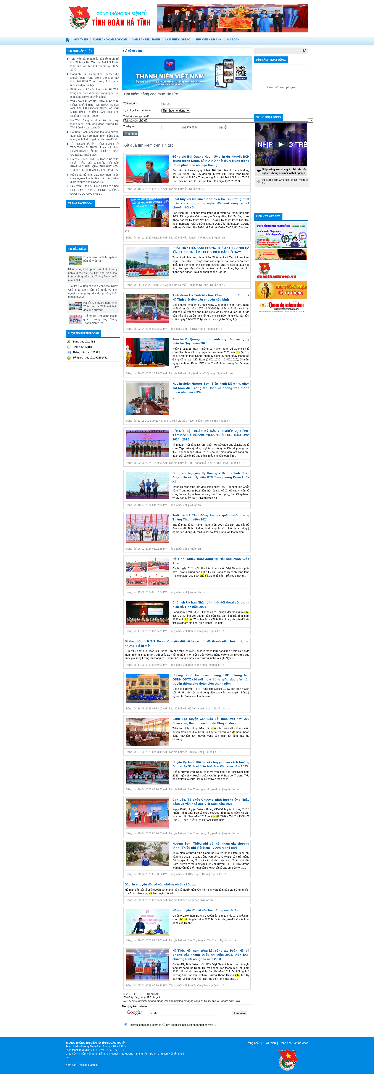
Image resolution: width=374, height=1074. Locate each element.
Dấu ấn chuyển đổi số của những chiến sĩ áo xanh (162, 884)
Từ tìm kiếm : (130, 103)
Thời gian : (129, 126)
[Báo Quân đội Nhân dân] (281, 311)
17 (135, 994)
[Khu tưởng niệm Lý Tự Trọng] (281, 298)
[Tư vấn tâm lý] (281, 246)
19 (143, 994)
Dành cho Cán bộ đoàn (294, 1043)
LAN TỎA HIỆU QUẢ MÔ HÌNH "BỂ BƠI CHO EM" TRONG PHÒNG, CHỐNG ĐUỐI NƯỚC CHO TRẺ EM (94, 190)
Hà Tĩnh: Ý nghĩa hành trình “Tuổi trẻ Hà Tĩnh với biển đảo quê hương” (100, 306)
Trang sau (153, 994)
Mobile (93, 1064)
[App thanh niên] (187, 88)
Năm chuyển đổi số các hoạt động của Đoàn (205, 910)
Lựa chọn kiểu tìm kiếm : (137, 110)
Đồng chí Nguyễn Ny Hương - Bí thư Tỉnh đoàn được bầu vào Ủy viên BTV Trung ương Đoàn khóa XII (211, 477)
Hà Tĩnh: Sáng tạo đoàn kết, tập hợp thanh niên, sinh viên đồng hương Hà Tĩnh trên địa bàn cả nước (94, 124)
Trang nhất (68, 40)
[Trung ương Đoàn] (281, 278)
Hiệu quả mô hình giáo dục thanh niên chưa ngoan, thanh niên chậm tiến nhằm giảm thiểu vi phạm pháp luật (94, 178)
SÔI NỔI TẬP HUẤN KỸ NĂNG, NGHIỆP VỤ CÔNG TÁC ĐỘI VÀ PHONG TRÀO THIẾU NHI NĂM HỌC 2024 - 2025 (211, 435)
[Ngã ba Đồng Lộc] (281, 258)
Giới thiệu (269, 1043)
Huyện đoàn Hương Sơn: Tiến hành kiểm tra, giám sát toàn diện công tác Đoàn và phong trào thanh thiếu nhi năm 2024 (211, 388)
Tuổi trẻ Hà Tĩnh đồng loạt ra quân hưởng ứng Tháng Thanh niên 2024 (100, 319)
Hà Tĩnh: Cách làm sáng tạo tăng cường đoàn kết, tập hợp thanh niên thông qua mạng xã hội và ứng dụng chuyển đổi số (94, 136)
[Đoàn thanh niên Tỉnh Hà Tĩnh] (111, 17)
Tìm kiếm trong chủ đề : (137, 116)
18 (139, 994)
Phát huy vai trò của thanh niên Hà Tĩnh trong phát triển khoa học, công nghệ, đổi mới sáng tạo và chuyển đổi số (94, 93)
